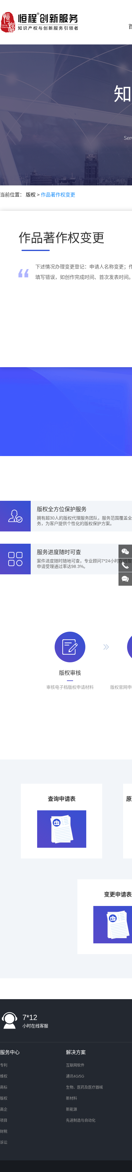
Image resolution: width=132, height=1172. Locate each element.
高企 (3, 1109)
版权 (31, 194)
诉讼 (3, 1142)
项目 (3, 1120)
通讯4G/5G (75, 1076)
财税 (3, 1131)
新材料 (71, 1098)
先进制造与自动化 (80, 1120)
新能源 (71, 1109)
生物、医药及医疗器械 (84, 1087)
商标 (3, 1087)
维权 (3, 1076)
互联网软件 (75, 1065)
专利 (3, 1065)
